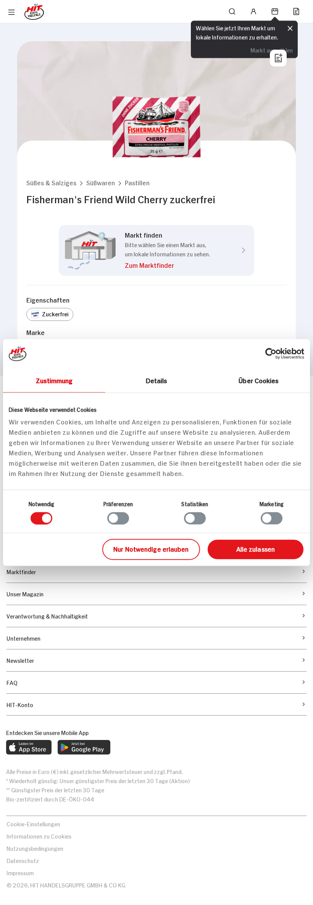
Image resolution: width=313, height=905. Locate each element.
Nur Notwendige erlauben (151, 548)
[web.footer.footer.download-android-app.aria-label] (84, 747)
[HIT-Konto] (253, 11)
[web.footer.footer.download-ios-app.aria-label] (29, 747)
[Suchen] (232, 11)
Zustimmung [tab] (54, 380)
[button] (51, 182)
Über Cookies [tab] (259, 380)
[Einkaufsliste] (296, 11)
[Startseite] (34, 11)
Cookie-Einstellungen (33, 823)
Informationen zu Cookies (38, 835)
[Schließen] (290, 28)
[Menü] (11, 12)
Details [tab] (157, 380)
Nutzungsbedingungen (34, 848)
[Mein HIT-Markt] (274, 11)
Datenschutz (22, 860)
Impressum (20, 872)
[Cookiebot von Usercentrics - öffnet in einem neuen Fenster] (270, 353)
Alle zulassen (255, 548)
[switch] (118, 518)
